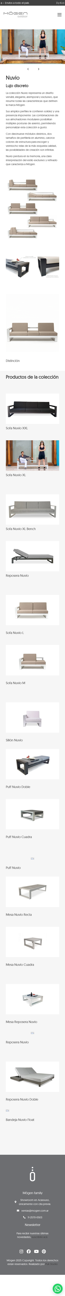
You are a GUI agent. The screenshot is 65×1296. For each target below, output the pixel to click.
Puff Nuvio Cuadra (19, 837)
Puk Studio (51, 1264)
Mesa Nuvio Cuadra (20, 964)
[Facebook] (29, 1251)
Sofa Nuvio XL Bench (21, 529)
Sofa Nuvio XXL (17, 428)
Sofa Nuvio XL (16, 475)
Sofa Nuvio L (15, 633)
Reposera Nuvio (17, 575)
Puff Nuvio (13, 868)
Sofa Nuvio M (15, 683)
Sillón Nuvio (14, 740)
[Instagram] (21, 1251)
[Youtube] (36, 1251)
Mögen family (32, 1193)
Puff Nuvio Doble (18, 787)
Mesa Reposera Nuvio (21, 1022)
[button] (28, 69)
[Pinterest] (44, 1251)
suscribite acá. (40, 1237)
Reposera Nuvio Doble (22, 1099)
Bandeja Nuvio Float (20, 1120)
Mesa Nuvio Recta (19, 914)
